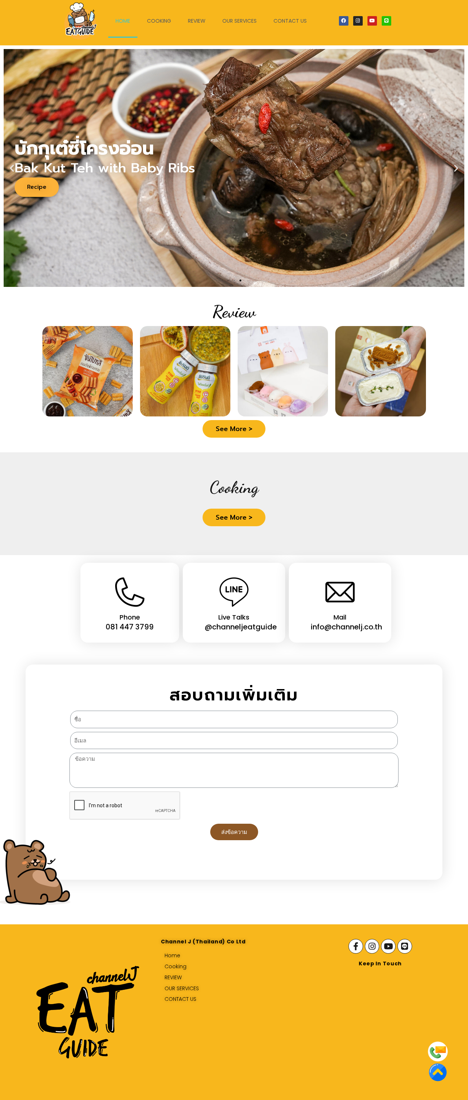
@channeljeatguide (241, 627)
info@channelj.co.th (346, 627)
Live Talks (233, 617)
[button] (228, 280)
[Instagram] (358, 21)
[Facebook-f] (355, 946)
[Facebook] (343, 21)
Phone (130, 617)
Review (196, 21)
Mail (339, 617)
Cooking (159, 21)
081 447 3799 (130, 627)
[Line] (386, 21)
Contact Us (290, 21)
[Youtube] (372, 21)
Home (123, 21)
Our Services (239, 21)
